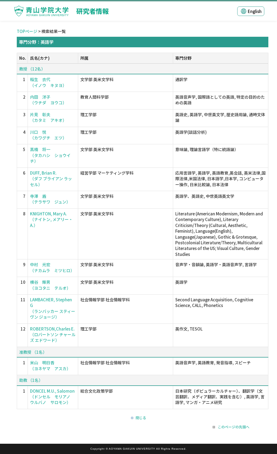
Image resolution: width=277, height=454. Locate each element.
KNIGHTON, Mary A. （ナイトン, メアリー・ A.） (51, 219)
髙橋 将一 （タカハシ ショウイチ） (50, 155)
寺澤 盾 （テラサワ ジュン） (50, 199)
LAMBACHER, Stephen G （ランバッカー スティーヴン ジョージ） (52, 308)
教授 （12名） (32, 69)
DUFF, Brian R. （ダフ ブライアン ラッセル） (51, 178)
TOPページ (27, 31)
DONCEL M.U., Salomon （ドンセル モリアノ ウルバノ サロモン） (52, 396)
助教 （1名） (31, 380)
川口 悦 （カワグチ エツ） (48, 135)
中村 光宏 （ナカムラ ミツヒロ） (52, 267)
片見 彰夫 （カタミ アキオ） (48, 117)
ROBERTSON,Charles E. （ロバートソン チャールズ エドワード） (52, 334)
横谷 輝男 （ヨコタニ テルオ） (50, 285)
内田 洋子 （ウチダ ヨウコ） (48, 99)
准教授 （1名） (33, 352)
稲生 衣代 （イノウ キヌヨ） (48, 82)
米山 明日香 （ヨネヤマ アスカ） (50, 365)
